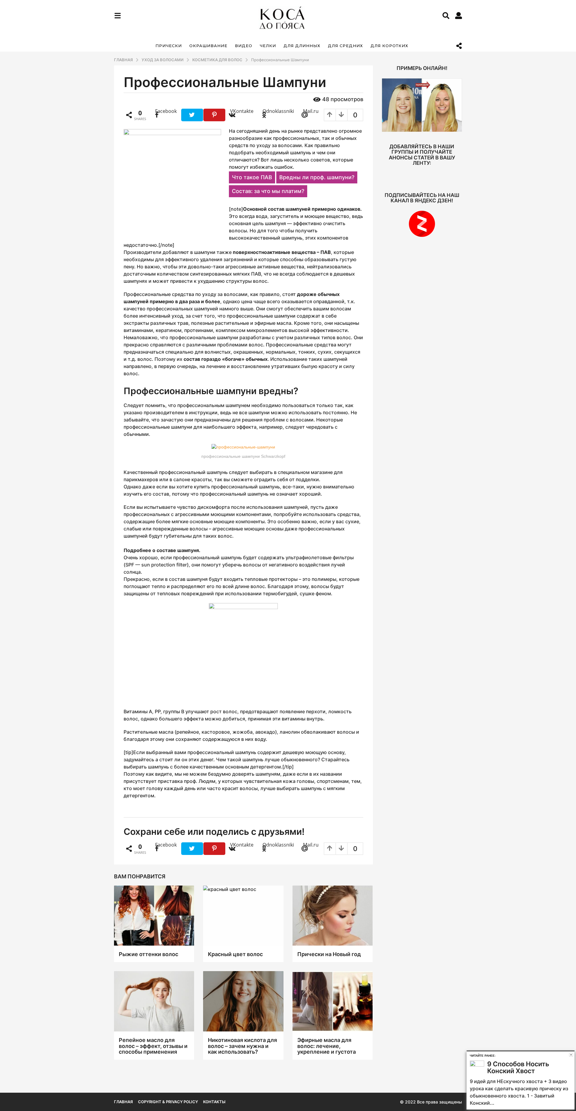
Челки (268, 45)
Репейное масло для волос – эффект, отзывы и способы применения (153, 1046)
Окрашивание (208, 45)
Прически (168, 45)
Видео (243, 45)
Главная (123, 1101)
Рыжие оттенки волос (148, 954)
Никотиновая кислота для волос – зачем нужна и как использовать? (242, 1046)
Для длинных (302, 45)
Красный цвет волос (235, 954)
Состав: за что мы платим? (268, 191)
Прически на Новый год (329, 954)
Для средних (345, 45)
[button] (117, 16)
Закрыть (571, 1055)
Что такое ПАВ (252, 177)
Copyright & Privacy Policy (168, 1101)
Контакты (214, 1101)
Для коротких (389, 45)
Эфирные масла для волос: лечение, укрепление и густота (326, 1046)
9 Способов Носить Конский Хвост (518, 1067)
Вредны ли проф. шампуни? (316, 177)
